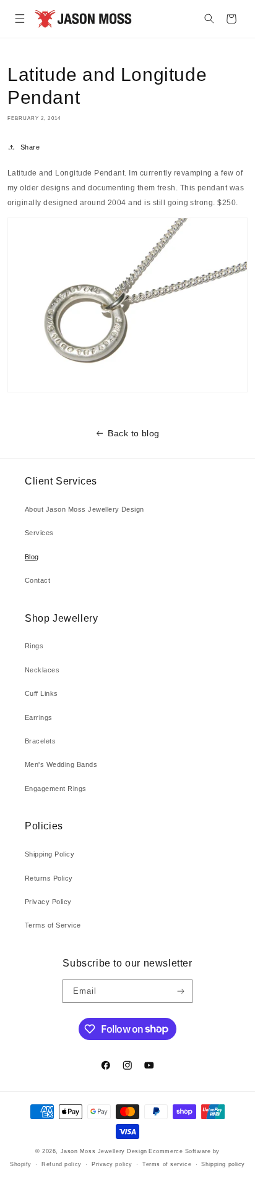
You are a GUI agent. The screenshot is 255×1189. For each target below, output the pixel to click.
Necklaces (42, 670)
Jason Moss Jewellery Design (104, 1151)
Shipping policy (222, 1164)
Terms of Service (53, 925)
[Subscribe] (180, 991)
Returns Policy (49, 878)
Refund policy (61, 1164)
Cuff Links (41, 693)
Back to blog (134, 433)
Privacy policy (112, 1164)
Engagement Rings (56, 788)
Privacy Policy (48, 901)
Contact (37, 580)
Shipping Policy (49, 854)
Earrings (39, 717)
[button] (19, 19)
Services (39, 532)
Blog (32, 557)
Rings (34, 646)
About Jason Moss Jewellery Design (84, 509)
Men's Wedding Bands (61, 764)
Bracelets (40, 741)
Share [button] (30, 147)
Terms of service (166, 1164)
